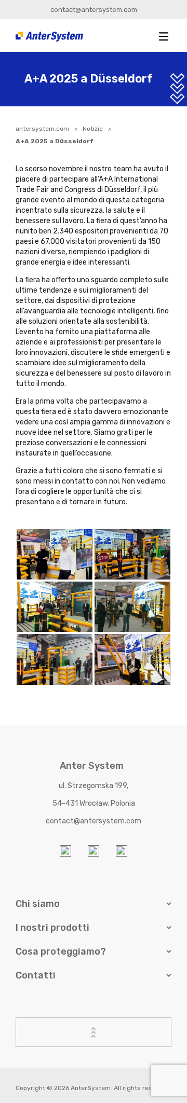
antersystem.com (42, 128)
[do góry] (93, 1032)
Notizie (93, 128)
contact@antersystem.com (93, 9)
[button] (163, 36)
